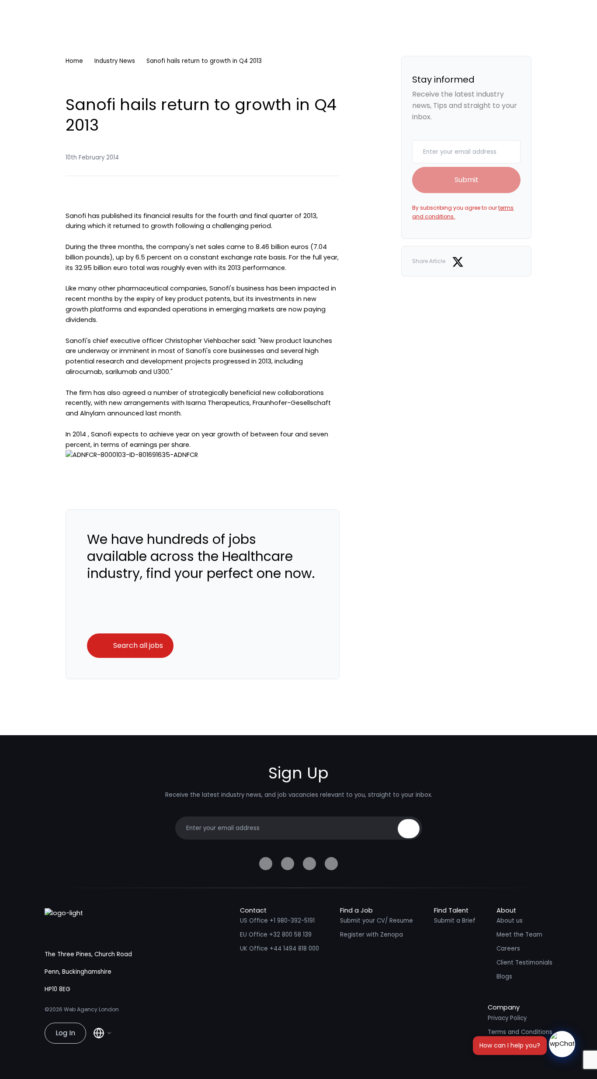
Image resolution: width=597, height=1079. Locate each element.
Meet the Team (519, 934)
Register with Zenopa (371, 934)
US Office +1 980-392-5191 (277, 920)
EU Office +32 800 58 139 (276, 934)
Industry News (114, 61)
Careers (508, 948)
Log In (65, 1033)
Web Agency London (91, 1009)
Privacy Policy (507, 1018)
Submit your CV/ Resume (376, 920)
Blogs (504, 976)
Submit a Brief (455, 920)
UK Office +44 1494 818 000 (279, 948)
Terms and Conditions (520, 1032)
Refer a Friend (508, 1046)
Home (74, 61)
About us (509, 920)
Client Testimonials (524, 962)
